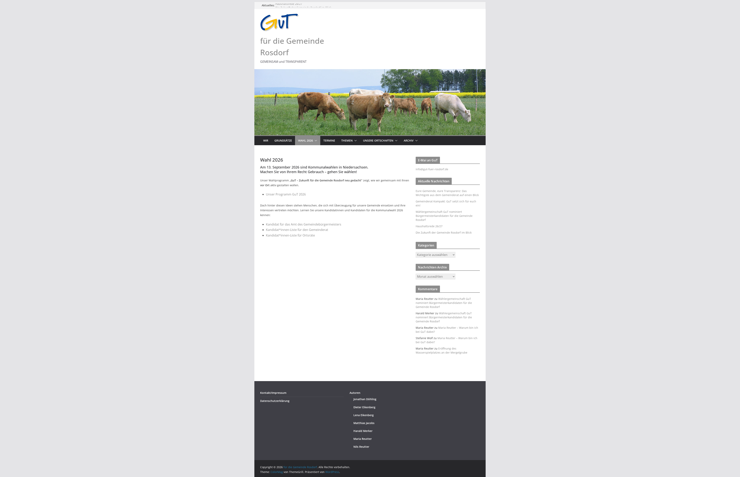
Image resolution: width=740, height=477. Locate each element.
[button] (315, 140)
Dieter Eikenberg (364, 407)
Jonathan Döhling (364, 399)
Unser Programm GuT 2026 (286, 194)
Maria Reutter (362, 439)
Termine (329, 140)
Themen (347, 140)
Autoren (355, 393)
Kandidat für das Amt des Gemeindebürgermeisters (303, 224)
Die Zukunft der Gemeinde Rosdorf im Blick (444, 232)
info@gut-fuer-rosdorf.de (432, 169)
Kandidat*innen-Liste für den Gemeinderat (297, 230)
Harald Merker (363, 431)
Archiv (409, 140)
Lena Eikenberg (363, 415)
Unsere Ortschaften (378, 140)
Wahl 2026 (305, 140)
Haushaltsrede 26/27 (288, 5)
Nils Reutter (361, 446)
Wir (265, 140)
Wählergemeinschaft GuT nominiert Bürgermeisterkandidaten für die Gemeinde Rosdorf (444, 216)
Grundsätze (283, 140)
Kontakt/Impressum (273, 393)
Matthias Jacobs (363, 423)
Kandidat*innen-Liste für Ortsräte (290, 235)
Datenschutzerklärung (274, 401)
